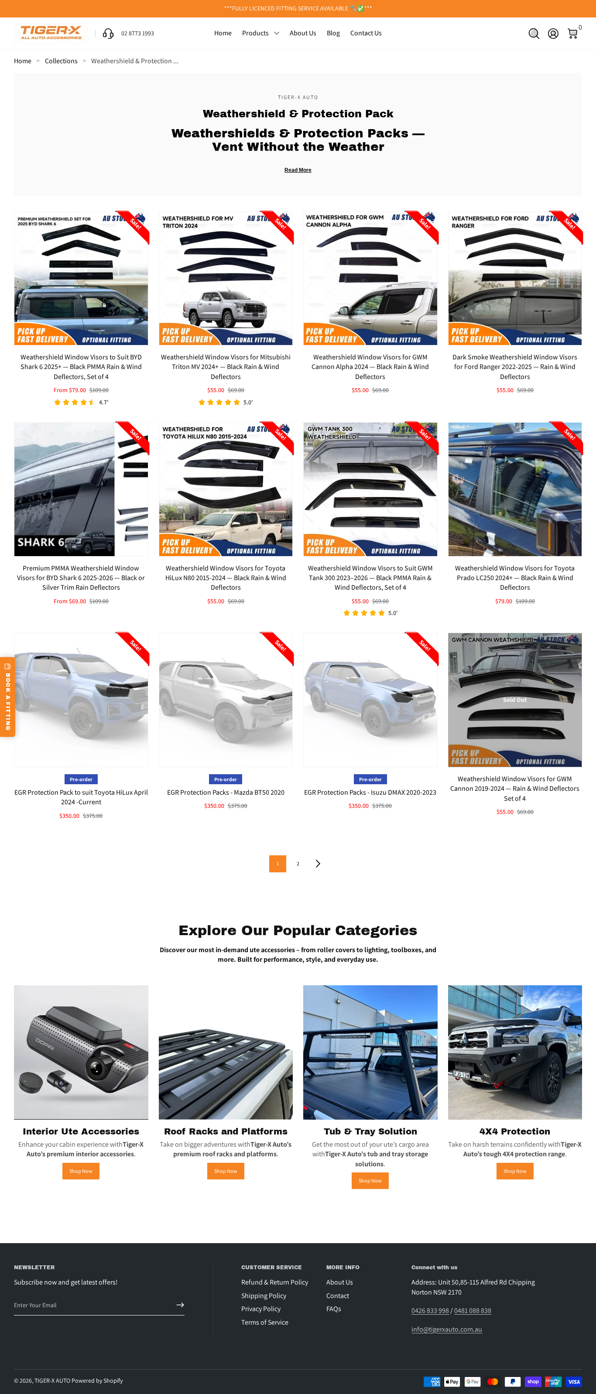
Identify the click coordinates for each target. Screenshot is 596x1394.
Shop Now (80, 1171)
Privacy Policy (261, 1308)
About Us (303, 33)
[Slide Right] (431, 9)
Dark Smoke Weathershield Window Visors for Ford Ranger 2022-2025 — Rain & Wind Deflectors (514, 366)
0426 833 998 (430, 1310)
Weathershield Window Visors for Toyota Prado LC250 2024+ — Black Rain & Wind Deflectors (515, 578)
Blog (333, 33)
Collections (61, 60)
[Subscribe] (177, 1305)
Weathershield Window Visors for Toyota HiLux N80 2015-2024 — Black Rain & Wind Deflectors (225, 578)
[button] (534, 33)
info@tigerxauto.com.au (446, 1329)
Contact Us (366, 33)
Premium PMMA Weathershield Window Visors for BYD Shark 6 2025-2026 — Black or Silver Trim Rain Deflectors (81, 578)
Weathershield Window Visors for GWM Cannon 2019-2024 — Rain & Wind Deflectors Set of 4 (514, 788)
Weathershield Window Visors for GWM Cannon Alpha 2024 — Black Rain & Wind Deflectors (370, 366)
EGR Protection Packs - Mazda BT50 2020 (225, 792)
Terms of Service (264, 1322)
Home (223, 33)
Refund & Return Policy (274, 1282)
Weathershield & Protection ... (134, 60)
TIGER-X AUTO (52, 1380)
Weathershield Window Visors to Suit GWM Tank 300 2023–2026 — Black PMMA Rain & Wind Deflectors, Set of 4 (370, 578)
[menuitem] (280, 1282)
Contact (337, 1295)
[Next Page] (318, 863)
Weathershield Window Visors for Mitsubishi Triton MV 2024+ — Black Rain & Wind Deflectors (226, 366)
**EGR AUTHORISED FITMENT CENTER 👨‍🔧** (298, 8)
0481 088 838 (472, 1310)
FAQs (333, 1308)
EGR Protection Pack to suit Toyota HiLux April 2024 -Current (81, 797)
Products (255, 33)
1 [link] (278, 863)
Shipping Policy (263, 1295)
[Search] (534, 33)
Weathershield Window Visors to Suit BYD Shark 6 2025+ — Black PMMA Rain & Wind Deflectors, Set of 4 (81, 366)
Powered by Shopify (97, 1380)
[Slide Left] (165, 9)
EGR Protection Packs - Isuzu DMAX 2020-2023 (370, 792)
